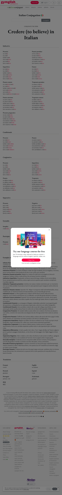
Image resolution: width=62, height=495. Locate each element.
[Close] (49, 229)
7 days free (31, 260)
